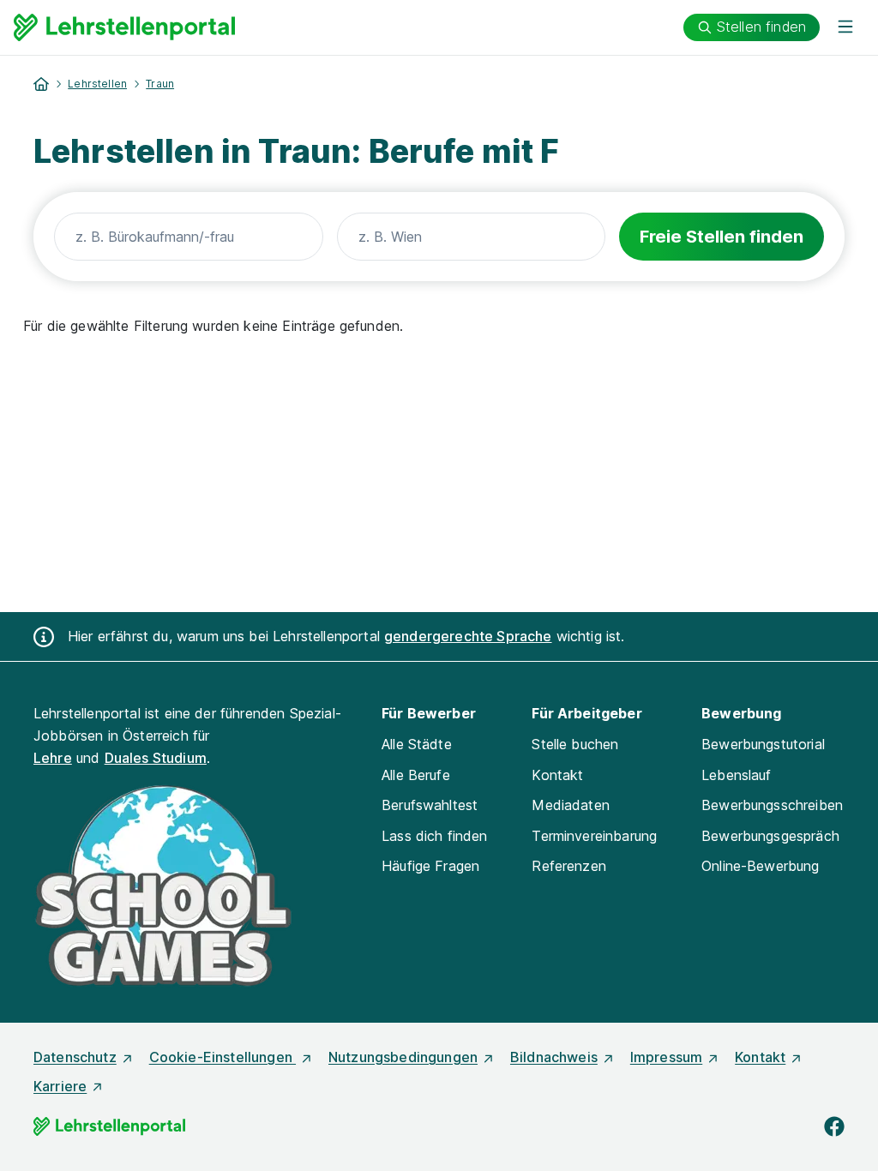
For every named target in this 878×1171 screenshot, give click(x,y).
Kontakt (557, 775)
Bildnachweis (554, 1057)
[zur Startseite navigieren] (41, 84)
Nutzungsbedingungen (403, 1057)
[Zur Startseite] (124, 27)
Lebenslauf (736, 775)
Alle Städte (417, 744)
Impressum (666, 1057)
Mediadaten (571, 805)
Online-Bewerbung (760, 865)
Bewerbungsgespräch (770, 835)
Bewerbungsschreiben (772, 805)
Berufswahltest (430, 805)
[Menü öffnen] (845, 27)
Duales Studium (156, 757)
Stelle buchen (575, 744)
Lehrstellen (97, 83)
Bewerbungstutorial (763, 744)
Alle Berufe (416, 775)
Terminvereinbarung (594, 835)
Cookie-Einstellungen (222, 1057)
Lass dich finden (435, 835)
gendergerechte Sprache (468, 636)
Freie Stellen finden (721, 236)
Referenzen (569, 865)
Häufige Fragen (430, 865)
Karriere (60, 1086)
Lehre (52, 757)
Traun (160, 83)
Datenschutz (75, 1057)
